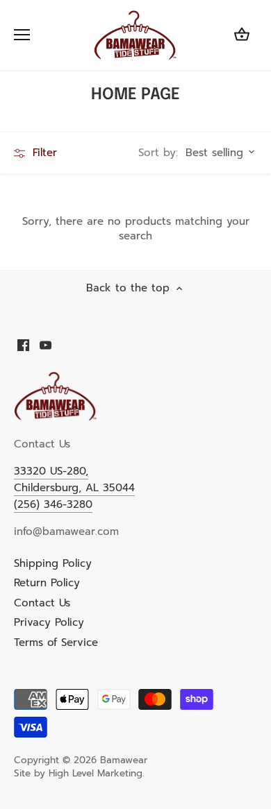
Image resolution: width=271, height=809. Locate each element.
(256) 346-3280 (53, 504)
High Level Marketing (95, 773)
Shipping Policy (53, 563)
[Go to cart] (241, 35)
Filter (42, 152)
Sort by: (158, 153)
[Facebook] (23, 344)
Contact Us (42, 603)
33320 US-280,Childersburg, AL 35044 (74, 479)
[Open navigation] (22, 34)
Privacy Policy (49, 622)
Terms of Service (56, 642)
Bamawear (123, 760)
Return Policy (47, 582)
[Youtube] (45, 344)
